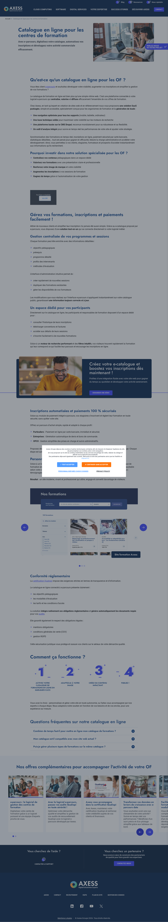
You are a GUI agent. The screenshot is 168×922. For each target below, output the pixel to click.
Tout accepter (68, 464)
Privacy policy (103, 471)
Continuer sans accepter (97, 464)
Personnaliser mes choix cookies (73, 471)
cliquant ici (85, 458)
